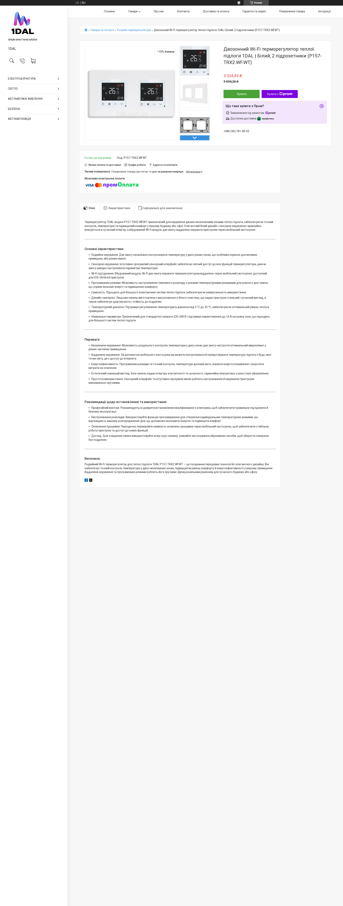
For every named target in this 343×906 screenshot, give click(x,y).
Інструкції (324, 11)
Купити (241, 94)
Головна (109, 11)
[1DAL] (33, 26)
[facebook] (86, 480)
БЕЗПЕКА (14, 108)
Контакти (183, 11)
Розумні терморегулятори (134, 30)
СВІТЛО (13, 88)
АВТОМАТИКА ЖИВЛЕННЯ (25, 98)
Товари (133, 11)
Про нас (159, 11)
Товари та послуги (102, 30)
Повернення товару (292, 11)
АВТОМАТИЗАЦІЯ (19, 118)
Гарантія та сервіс (254, 11)
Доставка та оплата (216, 11)
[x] (90, 480)
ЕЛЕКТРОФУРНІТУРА (22, 78)
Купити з (272, 94)
